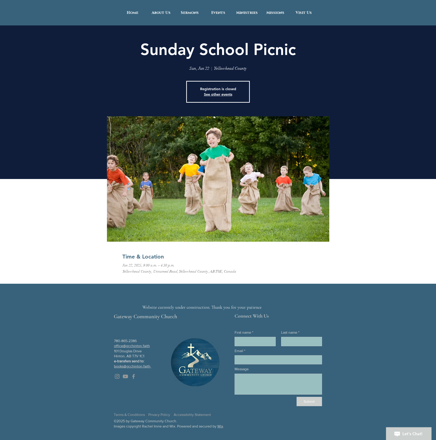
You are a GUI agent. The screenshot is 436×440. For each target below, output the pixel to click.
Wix (220, 426)
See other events (218, 94)
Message (242, 369)
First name (244, 332)
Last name (290, 332)
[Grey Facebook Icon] (133, 376)
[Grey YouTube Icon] (125, 376)
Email (240, 351)
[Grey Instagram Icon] (117, 376)
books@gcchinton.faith (132, 366)
